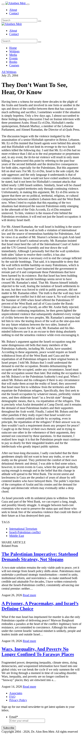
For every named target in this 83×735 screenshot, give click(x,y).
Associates (15, 693)
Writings (14, 51)
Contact (14, 13)
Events (13, 58)
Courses (14, 65)
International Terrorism (23, 528)
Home (13, 48)
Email (13, 716)
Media (13, 54)
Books (13, 61)
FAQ (12, 696)
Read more (29, 595)
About (13, 9)
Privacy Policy (18, 700)
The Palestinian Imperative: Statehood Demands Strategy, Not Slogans (40, 557)
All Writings (9, 72)
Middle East (16, 535)
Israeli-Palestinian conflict (25, 532)
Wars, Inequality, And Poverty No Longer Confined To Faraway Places (38, 651)
